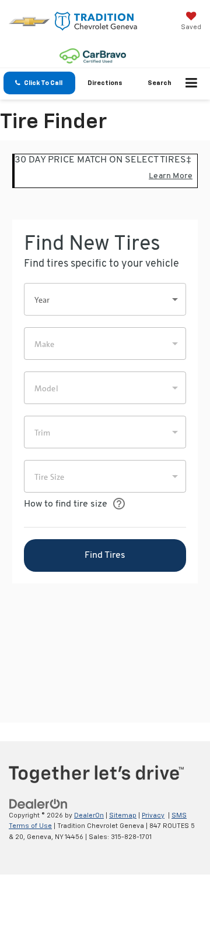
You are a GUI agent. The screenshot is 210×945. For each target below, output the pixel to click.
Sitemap (122, 815)
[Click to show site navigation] (191, 84)
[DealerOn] (38, 804)
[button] (39, 83)
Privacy (153, 815)
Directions (105, 83)
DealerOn (89, 815)
